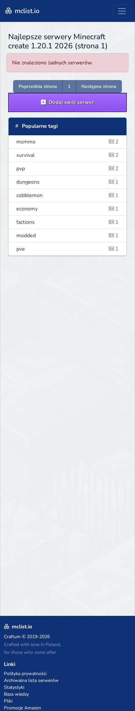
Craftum (12, 637)
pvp (67, 168)
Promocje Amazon (22, 708)
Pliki (8, 701)
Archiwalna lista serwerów (31, 680)
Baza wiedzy (16, 694)
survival (67, 155)
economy (67, 208)
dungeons (67, 182)
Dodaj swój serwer (70, 102)
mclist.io (26, 11)
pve (67, 249)
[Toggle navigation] (122, 11)
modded (67, 235)
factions (67, 222)
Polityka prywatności (25, 673)
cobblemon (67, 195)
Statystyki (14, 687)
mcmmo (67, 141)
